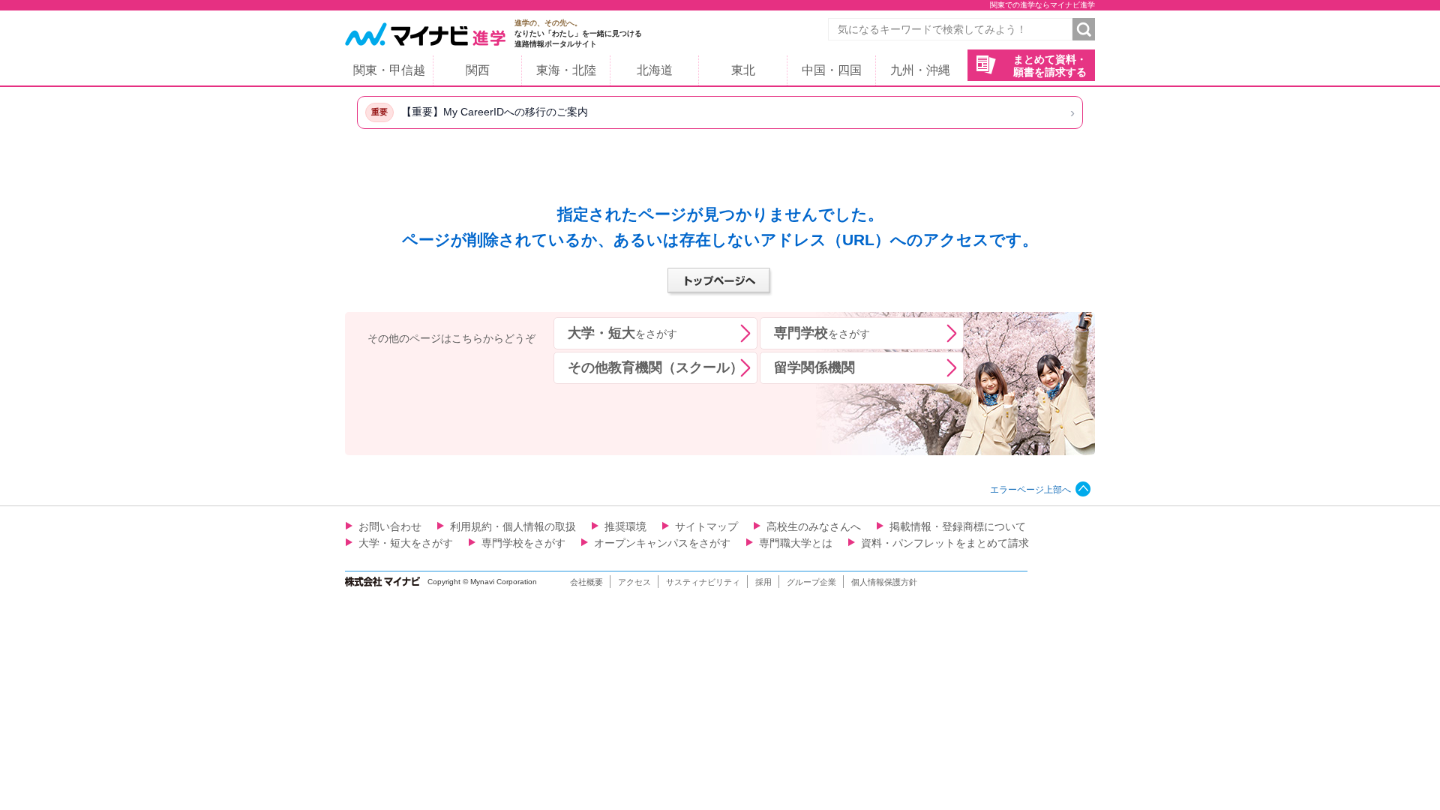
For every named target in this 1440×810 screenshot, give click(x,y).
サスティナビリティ (703, 582)
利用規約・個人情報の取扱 (513, 526)
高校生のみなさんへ (813, 526)
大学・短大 (622, 333)
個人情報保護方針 (884, 582)
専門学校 (822, 333)
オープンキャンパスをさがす (662, 543)
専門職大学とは (795, 543)
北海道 (655, 70)
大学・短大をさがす (405, 543)
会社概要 (586, 582)
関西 (478, 70)
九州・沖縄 (920, 70)
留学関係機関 (814, 367)
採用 (763, 582)
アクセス (634, 582)
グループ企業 (811, 582)
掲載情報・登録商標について (958, 526)
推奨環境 (625, 526)
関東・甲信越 (389, 70)
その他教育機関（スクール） (655, 367)
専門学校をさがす (524, 543)
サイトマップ (706, 526)
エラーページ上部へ (1030, 489)
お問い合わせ (390, 526)
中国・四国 (832, 70)
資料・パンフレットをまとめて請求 (945, 543)
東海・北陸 (566, 70)
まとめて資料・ (1050, 65)
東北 (743, 70)
